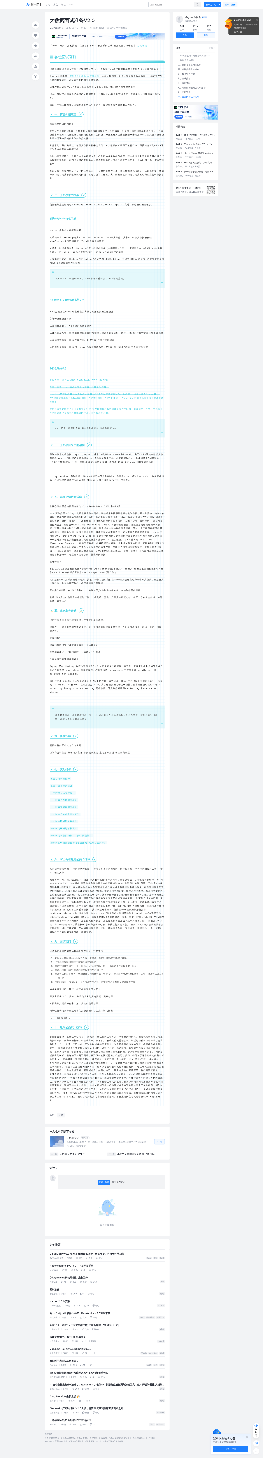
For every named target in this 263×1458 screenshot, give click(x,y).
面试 (149, 1365)
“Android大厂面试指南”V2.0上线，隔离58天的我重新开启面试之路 (86, 1408)
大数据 (161, 1341)
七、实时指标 (184, 83)
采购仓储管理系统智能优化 (120, 1438)
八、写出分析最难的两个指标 (191, 87)
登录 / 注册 (104, 1182)
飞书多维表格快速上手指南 (144, 1438)
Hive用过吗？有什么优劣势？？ (195, 55)
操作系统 (150, 1317)
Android (160, 1412)
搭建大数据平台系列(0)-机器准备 (68, 1337)
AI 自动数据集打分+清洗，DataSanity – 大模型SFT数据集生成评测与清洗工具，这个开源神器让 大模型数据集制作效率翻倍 (106, 1385)
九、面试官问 (184, 92)
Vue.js (144, 1353)
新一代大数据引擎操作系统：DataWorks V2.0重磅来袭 (80, 1313)
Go (162, 1282)
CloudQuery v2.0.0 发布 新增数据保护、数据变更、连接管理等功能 (87, 1253)
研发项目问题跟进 (76, 1441)
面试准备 (54, 1289)
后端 (162, 1258)
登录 (230, 4)
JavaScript (153, 1353)
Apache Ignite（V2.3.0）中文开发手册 (71, 1265)
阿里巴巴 (160, 1424)
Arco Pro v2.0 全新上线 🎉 (65, 1396)
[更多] (256, 1451)
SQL (142, 1317)
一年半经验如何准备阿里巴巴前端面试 (70, 1420)
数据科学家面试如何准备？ (64, 1360)
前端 (155, 1258)
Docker (161, 1305)
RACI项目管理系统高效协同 (56, 1441)
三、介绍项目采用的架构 (189, 64)
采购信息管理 (82, 1438)
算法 (162, 1365)
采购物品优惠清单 (68, 1438)
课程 (63, 4)
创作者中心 (211, 4)
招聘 (155, 1365)
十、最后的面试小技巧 (188, 96)
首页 (48, 4)
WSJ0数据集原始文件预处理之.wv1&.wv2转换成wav (79, 1372)
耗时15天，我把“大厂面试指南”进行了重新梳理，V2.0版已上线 (84, 1325)
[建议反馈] (256, 1443)
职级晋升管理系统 (52, 1438)
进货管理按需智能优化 (98, 1438)
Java (149, 1258)
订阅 (159, 1141)
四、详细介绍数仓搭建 (188, 69)
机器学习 (160, 1317)
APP (71, 4)
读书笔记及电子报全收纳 (113, 1441)
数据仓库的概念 (187, 60)
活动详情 (142, 45)
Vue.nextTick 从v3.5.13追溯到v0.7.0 (70, 1348)
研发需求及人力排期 (93, 1441)
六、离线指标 (184, 78)
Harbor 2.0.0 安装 (60, 1301)
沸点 (55, 4)
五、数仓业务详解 (186, 74)
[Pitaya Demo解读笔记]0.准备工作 (69, 1277)
